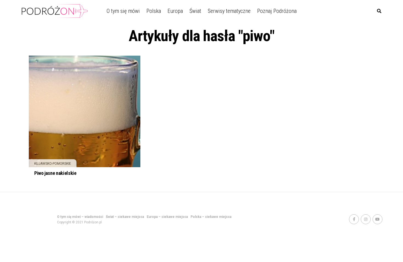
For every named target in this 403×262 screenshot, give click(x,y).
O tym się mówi (123, 11)
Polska (153, 11)
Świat (195, 11)
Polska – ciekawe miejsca (211, 217)
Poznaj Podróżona (277, 11)
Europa (175, 11)
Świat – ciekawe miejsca (125, 217)
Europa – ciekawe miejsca (167, 217)
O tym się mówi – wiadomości (80, 217)
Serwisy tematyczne (229, 11)
